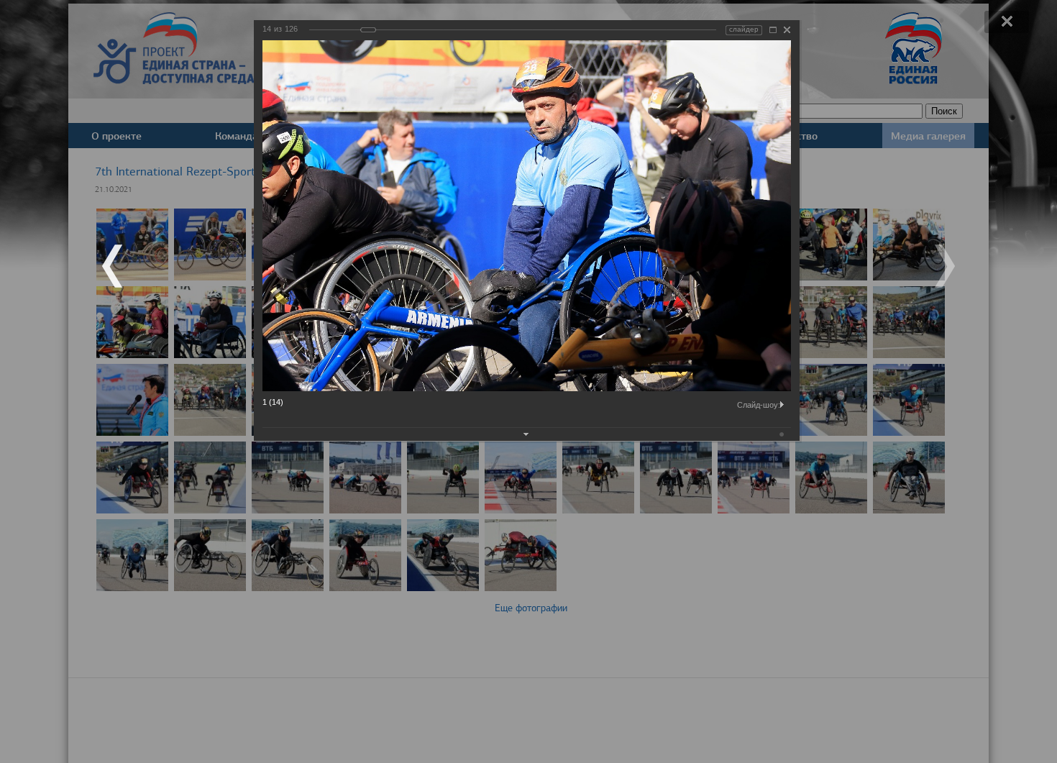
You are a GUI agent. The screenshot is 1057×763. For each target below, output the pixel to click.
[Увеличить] (773, 30)
